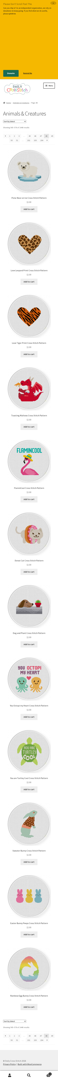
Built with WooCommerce (30, 1064)
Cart (45, 1073)
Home (8, 103)
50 (12, 140)
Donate (11, 73)
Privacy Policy (9, 1064)
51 (17, 140)
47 (41, 136)
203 (35, 140)
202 (28, 140)
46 (35, 136)
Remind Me (27, 73)
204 (41, 140)
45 (30, 136)
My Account (9, 1075)
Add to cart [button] (29, 209)
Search (29, 1075)
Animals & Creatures (21, 103)
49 (52, 136)
